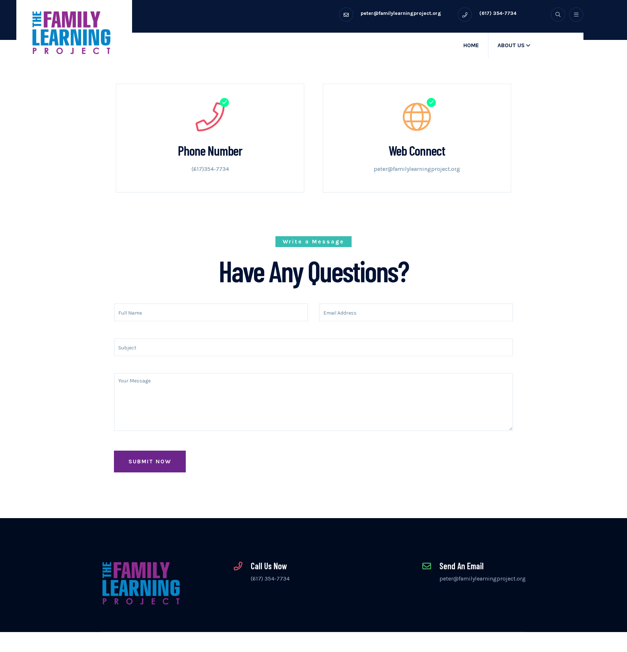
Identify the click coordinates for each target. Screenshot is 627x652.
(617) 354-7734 (270, 578)
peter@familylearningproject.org (417, 168)
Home (471, 45)
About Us (511, 45)
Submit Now (149, 461)
